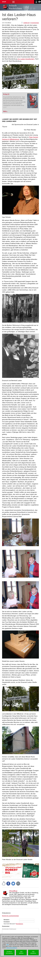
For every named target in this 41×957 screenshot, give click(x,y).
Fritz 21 (6, 94)
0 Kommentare (34, 23)
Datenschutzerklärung (11, 947)
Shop (4, 2)
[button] (13, 2)
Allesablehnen (21, 952)
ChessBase (13, 891)
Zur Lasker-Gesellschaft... (26, 59)
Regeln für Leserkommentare (10, 916)
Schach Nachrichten (15, 7)
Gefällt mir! (26, 23)
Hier (8, 944)
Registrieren (19, 924)
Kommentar (5, 926)
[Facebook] (8, 883)
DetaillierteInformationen (9, 952)
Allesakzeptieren (33, 952)
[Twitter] (13, 883)
